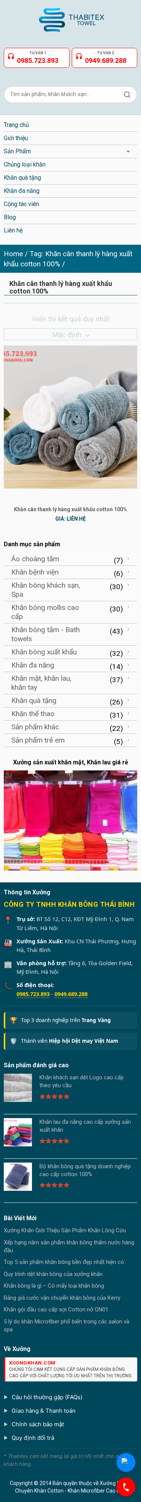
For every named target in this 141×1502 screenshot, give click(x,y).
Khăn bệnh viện (35, 572)
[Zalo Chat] (126, 1462)
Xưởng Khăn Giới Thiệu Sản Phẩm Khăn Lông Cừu (65, 1230)
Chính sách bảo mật (38, 1424)
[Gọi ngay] (126, 1487)
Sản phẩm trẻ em (38, 740)
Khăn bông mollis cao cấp (45, 612)
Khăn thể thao (33, 713)
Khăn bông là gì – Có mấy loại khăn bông (54, 1285)
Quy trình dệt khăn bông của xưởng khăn (53, 1274)
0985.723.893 (33, 994)
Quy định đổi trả (33, 1437)
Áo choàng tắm (35, 559)
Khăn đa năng (32, 665)
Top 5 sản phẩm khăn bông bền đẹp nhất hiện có (64, 1262)
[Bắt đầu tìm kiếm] (127, 94)
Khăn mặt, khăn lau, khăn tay (41, 683)
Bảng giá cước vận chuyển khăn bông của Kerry (62, 1297)
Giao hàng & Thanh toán (44, 1410)
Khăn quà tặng (33, 700)
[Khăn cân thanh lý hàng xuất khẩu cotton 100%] (70, 416)
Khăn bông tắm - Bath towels (45, 634)
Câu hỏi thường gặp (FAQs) (47, 1397)
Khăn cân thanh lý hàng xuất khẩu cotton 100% (70, 509)
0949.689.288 (71, 994)
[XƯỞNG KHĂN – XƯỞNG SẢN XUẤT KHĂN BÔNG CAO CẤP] (70, 17)
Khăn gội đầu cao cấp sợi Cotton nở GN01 (56, 1309)
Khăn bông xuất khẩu (44, 652)
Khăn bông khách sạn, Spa (45, 590)
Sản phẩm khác (35, 727)
